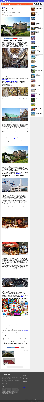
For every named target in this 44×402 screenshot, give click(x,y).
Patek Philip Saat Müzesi (10, 272)
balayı (18, 389)
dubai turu (16, 391)
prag (12, 390)
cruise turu (4, 393)
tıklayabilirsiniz (6, 104)
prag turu (13, 392)
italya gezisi (12, 391)
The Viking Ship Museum (21, 332)
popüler (7, 393)
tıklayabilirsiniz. (5, 79)
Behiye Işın (9, 14)
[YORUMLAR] (24, 38)
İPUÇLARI (7, 12)
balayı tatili (4, 392)
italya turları (4, 391)
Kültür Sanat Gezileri (14, 12)
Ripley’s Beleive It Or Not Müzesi (11, 81)
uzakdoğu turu (9, 390)
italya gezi (8, 391)
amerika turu (4, 390)
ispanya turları (14, 389)
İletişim (42, 401)
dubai (7, 392)
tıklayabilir (22, 296)
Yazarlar (19, 12)
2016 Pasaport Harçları (6, 364)
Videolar (17, 392)
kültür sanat (11, 393)
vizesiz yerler (4, 389)
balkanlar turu (16, 390)
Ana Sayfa (3, 12)
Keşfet (10, 12)
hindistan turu (9, 389)
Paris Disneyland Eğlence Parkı (7, 211)
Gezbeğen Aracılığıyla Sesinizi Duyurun (36, 401)
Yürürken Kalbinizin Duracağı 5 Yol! (7, 357)
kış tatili (10, 392)
